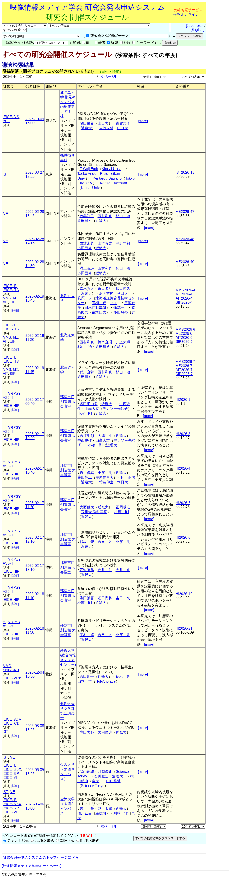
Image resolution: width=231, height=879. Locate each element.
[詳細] (15, 310)
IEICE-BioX (12, 769)
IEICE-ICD (11, 723)
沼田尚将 (105, 598)
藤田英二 (84, 477)
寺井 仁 (105, 570)
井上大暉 (123, 342)
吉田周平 (87, 676)
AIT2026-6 (184, 337)
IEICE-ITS (11, 290)
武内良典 (105, 732)
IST (5, 174)
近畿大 (86, 128)
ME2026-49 (185, 262)
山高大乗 (92, 409)
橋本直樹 (105, 342)
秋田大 (122, 293)
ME (5, 214)
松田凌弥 (123, 289)
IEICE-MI (10, 778)
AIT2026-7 (184, 370)
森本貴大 (87, 289)
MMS (7, 298)
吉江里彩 (87, 436)
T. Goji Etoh (89, 169)
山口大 (103, 123)
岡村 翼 (87, 635)
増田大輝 (87, 732)
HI (4, 393)
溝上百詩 (87, 268)
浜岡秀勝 (106, 293)
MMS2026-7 (185, 362)
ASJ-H (8, 397)
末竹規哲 (106, 128)
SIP (13, 302)
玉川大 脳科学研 (94, 512)
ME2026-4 (184, 294)
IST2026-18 (185, 172)
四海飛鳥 (87, 570)
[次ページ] (108, 76)
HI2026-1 (183, 399)
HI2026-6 (183, 537)
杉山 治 (123, 216)
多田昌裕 (84, 221)
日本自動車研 (95, 307)
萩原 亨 (84, 298)
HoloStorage (105, 681)
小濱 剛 (84, 413)
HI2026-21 (184, 628)
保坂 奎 (87, 542)
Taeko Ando (86, 173)
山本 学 (84, 681)
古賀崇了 (123, 123)
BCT (6, 121)
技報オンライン (186, 14)
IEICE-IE (10, 286)
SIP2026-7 (184, 374)
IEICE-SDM (12, 719)
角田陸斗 (105, 289)
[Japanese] (194, 26)
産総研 (100, 813)
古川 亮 (87, 808)
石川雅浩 (101, 776)
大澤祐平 (105, 436)
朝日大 (122, 482)
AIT (5, 302)
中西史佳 (84, 440)
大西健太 (87, 507)
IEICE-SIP (11, 773)
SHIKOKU (11, 670)
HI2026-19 (184, 594)
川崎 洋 (120, 813)
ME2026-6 (184, 333)
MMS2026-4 (185, 290)
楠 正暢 (128, 477)
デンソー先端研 (115, 409)
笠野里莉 (123, 243)
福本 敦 (123, 676)
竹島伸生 (106, 482)
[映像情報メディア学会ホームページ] (31, 866)
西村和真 (105, 216)
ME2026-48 (185, 239)
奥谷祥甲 (87, 216)
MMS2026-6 (185, 329)
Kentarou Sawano (107, 178)
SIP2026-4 (184, 302)
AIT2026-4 (184, 298)
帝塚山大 (99, 312)
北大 (113, 303)
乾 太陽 (105, 808)
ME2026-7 (184, 366)
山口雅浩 (113, 781)
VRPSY (14, 393)
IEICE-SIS (11, 117)
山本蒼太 (105, 243)
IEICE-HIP (11, 406)
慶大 (95, 781)
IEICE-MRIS (12, 678)
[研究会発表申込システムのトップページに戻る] (40, 857)
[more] (143, 121)
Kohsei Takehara (113, 183)
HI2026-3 (183, 434)
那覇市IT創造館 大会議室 (68, 401)
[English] (197, 30)
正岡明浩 (123, 507)
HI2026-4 (183, 468)
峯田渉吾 (87, 598)
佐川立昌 (84, 813)
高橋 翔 (99, 303)
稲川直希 (87, 372)
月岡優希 (105, 771)
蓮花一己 (120, 307)
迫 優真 (87, 473)
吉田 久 (105, 542)
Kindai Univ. (111, 169)
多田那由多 (89, 404)
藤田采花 (87, 123)
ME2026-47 (185, 212)
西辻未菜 (87, 243)
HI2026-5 (183, 503)
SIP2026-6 (184, 342)
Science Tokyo (92, 786)
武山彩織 (87, 771)
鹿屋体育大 (104, 477)
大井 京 (123, 570)
